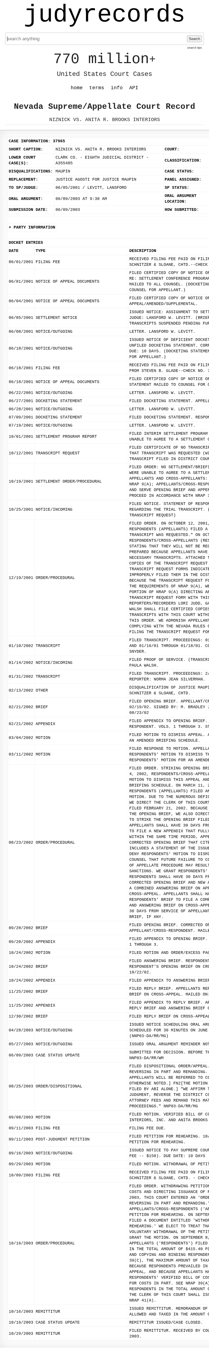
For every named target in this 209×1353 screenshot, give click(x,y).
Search (194, 39)
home (77, 88)
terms (96, 88)
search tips (194, 47)
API (133, 88)
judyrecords (104, 15)
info (117, 88)
